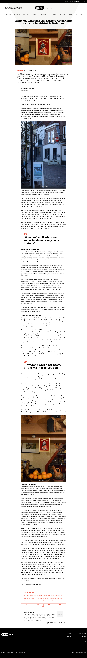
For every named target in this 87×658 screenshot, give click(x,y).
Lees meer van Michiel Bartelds (56, 622)
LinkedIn (84, 636)
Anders (43, 606)
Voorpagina (8, 14)
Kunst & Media (52, 14)
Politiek (70, 14)
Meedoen (76, 1)
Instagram (83, 639)
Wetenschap (79, 14)
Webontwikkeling (82, 652)
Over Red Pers (68, 635)
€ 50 (60, 604)
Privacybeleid (75, 652)
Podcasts (62, 14)
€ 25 (49, 604)
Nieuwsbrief (83, 635)
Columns (35, 14)
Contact (83, 1)
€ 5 (26, 604)
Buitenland (26, 14)
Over (71, 1)
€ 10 (38, 604)
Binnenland (17, 14)
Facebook (83, 638)
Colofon (66, 1)
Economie (43, 14)
